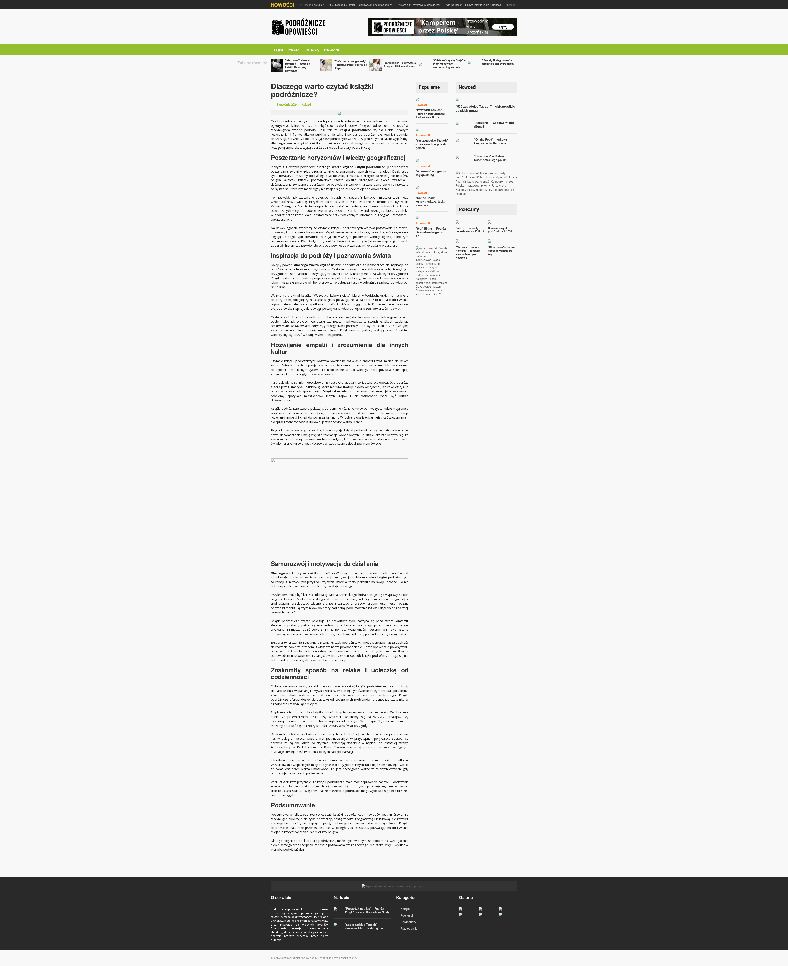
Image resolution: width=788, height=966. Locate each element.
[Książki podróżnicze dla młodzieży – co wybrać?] (488, 915)
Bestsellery (312, 50)
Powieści (294, 50)
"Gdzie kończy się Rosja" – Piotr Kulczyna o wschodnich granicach (449, 63)
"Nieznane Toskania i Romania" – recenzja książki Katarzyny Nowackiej (297, 65)
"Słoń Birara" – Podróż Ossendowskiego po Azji (431, 232)
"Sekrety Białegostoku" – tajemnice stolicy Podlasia (498, 62)
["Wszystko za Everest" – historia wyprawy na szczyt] (468, 909)
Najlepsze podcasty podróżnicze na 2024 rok (470, 229)
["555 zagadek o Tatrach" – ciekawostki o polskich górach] (508, 915)
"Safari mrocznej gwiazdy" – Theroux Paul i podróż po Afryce (350, 64)
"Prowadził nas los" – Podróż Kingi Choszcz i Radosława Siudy (431, 113)
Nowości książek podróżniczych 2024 (500, 229)
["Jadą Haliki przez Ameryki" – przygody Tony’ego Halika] (488, 909)
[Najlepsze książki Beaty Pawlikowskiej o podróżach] (394, 886)
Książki (278, 50)
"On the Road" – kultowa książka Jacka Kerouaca (460, 4)
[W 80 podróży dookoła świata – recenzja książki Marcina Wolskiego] (468, 915)
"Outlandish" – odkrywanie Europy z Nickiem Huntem (400, 64)
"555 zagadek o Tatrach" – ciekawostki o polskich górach (347, 4)
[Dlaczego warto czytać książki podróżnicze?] (508, 909)
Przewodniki (332, 50)
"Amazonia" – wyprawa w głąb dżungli (406, 4)
